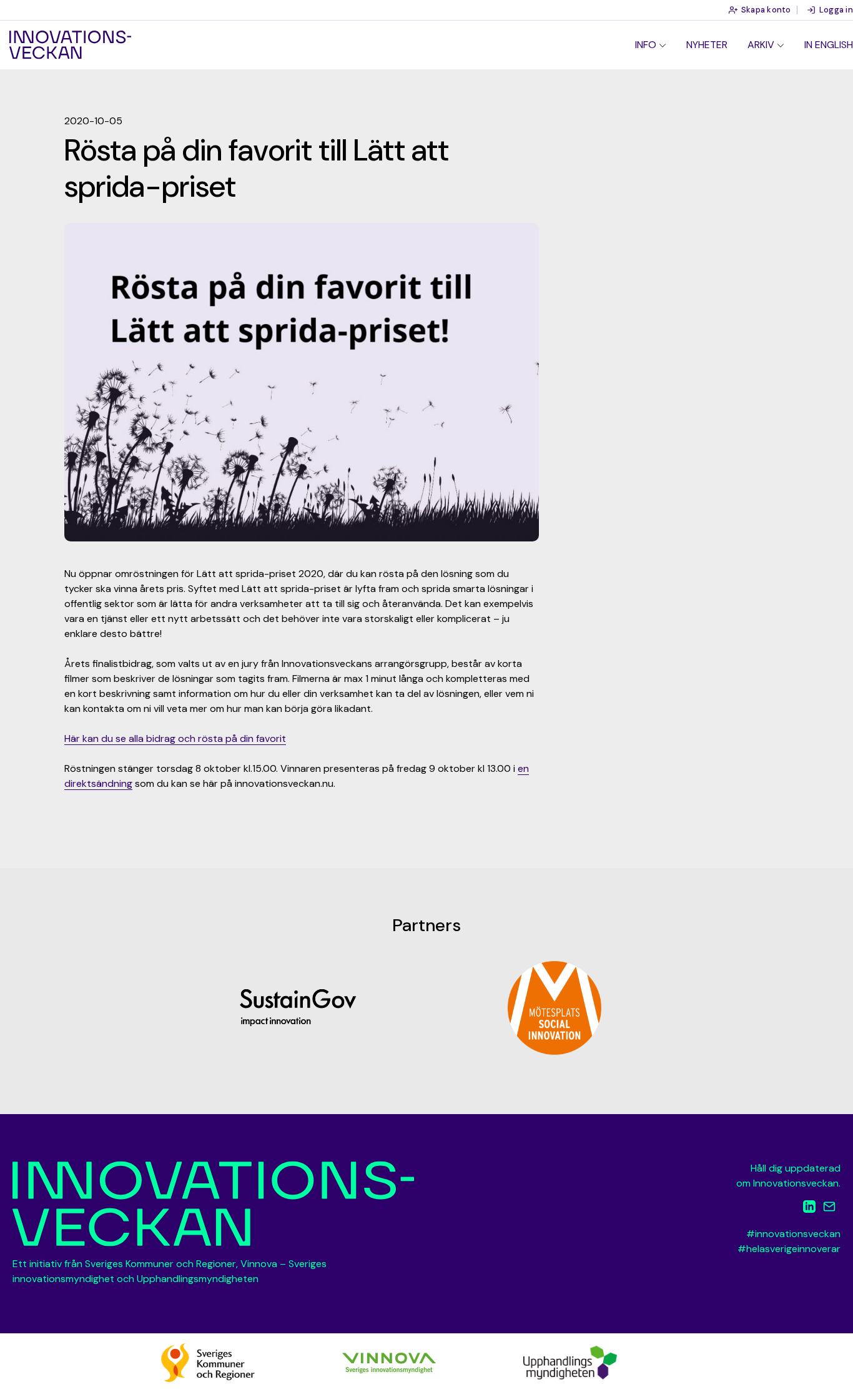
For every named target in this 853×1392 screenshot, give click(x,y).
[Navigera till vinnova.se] (389, 1361)
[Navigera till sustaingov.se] (298, 1008)
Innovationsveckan (70, 45)
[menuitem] (650, 45)
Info (645, 44)
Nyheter (706, 44)
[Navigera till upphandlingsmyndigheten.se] (570, 1361)
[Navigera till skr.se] (208, 1361)
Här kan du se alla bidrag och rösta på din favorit (175, 738)
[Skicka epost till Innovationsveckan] (829, 1208)
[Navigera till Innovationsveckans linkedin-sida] (809, 1208)
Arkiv (760, 44)
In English (828, 44)
